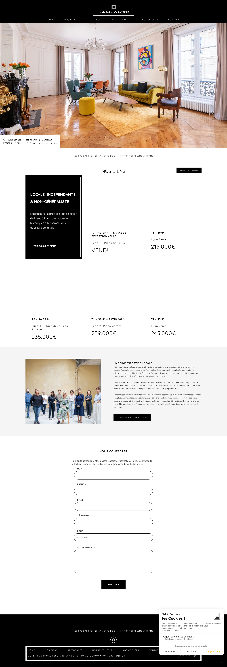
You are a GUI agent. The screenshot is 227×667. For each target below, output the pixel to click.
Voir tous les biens (45, 246)
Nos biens (70, 19)
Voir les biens (189, 170)
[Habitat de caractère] (113, 9)
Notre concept (122, 19)
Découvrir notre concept (132, 417)
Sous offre (54, 288)
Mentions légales (113, 655)
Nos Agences (150, 19)
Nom (79, 468)
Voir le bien (173, 201)
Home (51, 19)
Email (80, 500)
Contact (173, 19)
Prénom (81, 484)
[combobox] (113, 537)
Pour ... (81, 531)
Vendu (113, 201)
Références (94, 19)
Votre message (86, 547)
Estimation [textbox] (82, 537)
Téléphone (83, 515)
